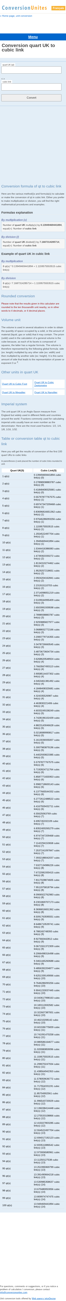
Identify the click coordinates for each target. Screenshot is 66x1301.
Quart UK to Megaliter (13, 392)
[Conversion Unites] (24, 7)
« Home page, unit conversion (16, 15)
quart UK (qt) (8, 65)
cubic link (7, 82)
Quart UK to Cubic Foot (14, 384)
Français (58, 8)
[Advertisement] (33, 145)
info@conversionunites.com (13, 1292)
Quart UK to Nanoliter (45, 392)
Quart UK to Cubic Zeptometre (44, 384)
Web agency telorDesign (44, 1298)
